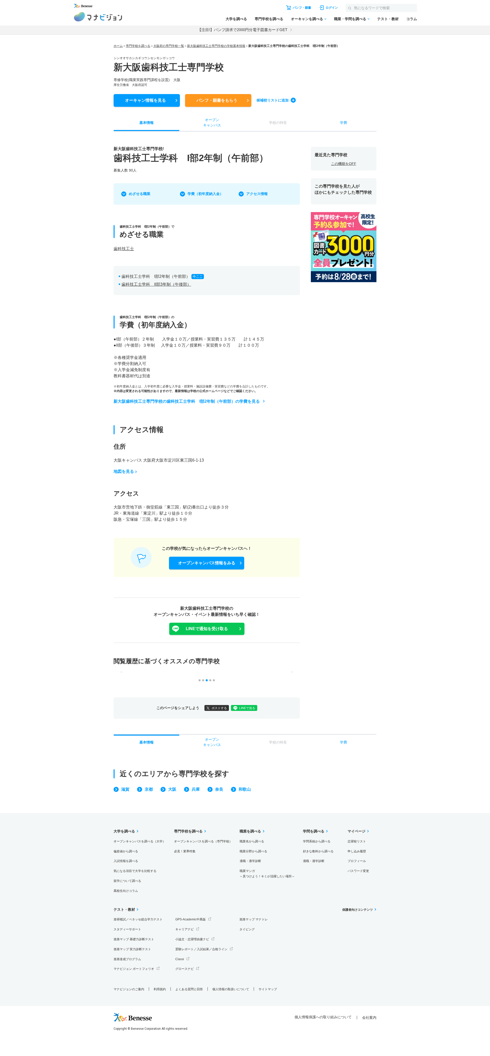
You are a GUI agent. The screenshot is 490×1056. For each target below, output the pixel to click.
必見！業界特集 (184, 851)
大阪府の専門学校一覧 (168, 46)
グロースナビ (184, 969)
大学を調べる (236, 19)
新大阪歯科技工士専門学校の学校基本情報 (216, 46)
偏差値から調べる (126, 851)
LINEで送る (247, 708)
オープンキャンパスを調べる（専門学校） (203, 841)
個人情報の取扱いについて (230, 989)
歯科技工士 (124, 248)
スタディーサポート (127, 929)
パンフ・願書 (217, 100)
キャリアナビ (184, 929)
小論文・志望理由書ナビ (192, 939)
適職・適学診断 (250, 861)
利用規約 (160, 989)
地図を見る (124, 471)
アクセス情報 (257, 194)
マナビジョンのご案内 (129, 989)
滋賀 (125, 789)
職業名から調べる (252, 841)
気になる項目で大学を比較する (135, 871)
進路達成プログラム (127, 959)
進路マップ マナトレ (253, 919)
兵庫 (196, 789)
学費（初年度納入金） (205, 194)
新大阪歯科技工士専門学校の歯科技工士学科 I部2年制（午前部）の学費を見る (187, 401)
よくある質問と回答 (189, 989)
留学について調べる (127, 881)
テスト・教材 (388, 19)
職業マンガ (267, 873)
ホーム (118, 46)
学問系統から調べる (316, 841)
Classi (179, 959)
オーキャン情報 (145, 100)
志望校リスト (357, 841)
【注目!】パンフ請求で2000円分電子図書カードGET (242, 30)
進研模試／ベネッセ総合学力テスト (138, 919)
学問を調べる (313, 831)
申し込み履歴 (357, 851)
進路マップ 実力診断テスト (132, 949)
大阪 (172, 789)
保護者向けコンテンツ (357, 909)
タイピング (247, 929)
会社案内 (369, 1017)
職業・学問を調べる (350, 19)
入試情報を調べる (126, 861)
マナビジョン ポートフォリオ (134, 969)
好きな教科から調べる (318, 851)
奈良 (219, 789)
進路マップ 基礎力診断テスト (134, 939)
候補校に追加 (272, 100)
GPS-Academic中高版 (190, 919)
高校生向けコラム (126, 891)
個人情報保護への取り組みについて (323, 1017)
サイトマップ (268, 989)
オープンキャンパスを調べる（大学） (140, 841)
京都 (149, 789)
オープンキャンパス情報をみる (206, 563)
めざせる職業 (139, 194)
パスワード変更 (358, 871)
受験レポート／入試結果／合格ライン (201, 949)
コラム (411, 19)
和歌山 (245, 789)
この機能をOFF (343, 164)
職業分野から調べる (253, 851)
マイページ (356, 831)
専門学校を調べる (269, 19)
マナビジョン (98, 16)
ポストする (219, 708)
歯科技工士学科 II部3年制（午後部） (156, 284)
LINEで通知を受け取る (207, 629)
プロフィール (357, 861)
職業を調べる (250, 831)
